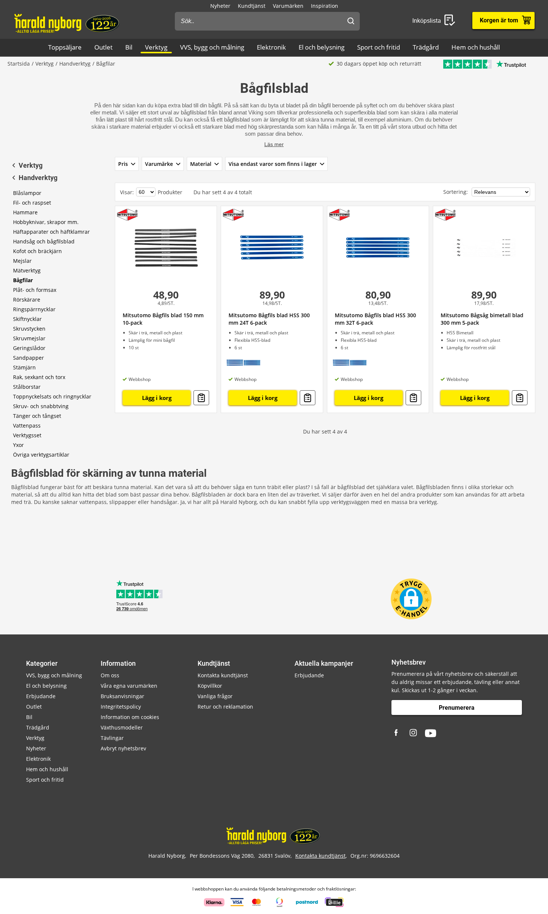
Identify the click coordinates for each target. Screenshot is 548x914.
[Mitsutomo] (127, 215)
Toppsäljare (65, 47)
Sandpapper (28, 357)
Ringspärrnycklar (34, 309)
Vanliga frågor (215, 696)
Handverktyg (75, 63)
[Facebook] (397, 733)
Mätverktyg (27, 270)
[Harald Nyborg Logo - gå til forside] (67, 22)
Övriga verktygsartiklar (41, 454)
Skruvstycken (29, 328)
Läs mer (274, 144)
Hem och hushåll (475, 47)
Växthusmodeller (122, 727)
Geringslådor (29, 348)
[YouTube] (430, 733)
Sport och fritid (378, 47)
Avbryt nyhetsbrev (123, 748)
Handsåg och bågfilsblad (44, 241)
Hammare (25, 212)
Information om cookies (130, 717)
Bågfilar (23, 280)
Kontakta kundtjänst (223, 675)
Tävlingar (112, 737)
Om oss (110, 675)
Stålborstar (27, 386)
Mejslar (22, 260)
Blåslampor (27, 192)
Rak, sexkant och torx (39, 377)
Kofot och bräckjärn (37, 251)
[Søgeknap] (351, 21)
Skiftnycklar (27, 318)
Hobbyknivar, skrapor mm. (46, 222)
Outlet (103, 47)
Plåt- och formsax (34, 289)
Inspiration (324, 5)
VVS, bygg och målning (212, 47)
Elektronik (271, 47)
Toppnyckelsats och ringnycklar (52, 396)
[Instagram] (413, 733)
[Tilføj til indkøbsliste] (201, 397)
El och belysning (321, 47)
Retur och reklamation (225, 706)
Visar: (127, 192)
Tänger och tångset (37, 415)
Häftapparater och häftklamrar (51, 231)
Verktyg (156, 47)
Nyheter (220, 5)
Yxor (18, 444)
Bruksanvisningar (122, 696)
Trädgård (426, 47)
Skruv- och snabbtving (41, 406)
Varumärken (288, 5)
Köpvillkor (210, 685)
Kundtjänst (251, 5)
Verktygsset (27, 435)
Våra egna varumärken (129, 685)
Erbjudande (41, 696)
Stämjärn (24, 367)
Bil (128, 47)
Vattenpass (27, 425)
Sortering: (456, 191)
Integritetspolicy (121, 706)
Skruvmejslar (29, 338)
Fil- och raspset (32, 202)
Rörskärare (26, 299)
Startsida (18, 63)
